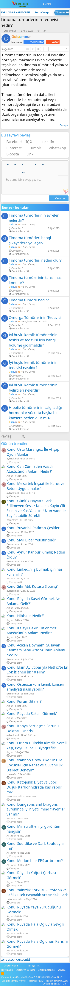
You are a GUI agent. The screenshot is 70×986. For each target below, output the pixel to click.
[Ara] (67, 4)
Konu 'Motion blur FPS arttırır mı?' (35, 860)
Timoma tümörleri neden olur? (35, 260)
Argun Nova (11, 965)
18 (33, 49)
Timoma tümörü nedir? (29, 300)
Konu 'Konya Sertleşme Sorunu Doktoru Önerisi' (33, 728)
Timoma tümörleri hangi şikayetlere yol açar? (30, 240)
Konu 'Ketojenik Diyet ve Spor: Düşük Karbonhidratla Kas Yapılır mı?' (34, 787)
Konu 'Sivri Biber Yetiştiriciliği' (31, 540)
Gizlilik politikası (46, 969)
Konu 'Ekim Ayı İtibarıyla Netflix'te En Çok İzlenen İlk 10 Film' (37, 670)
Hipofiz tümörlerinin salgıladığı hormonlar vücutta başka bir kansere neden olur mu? (35, 412)
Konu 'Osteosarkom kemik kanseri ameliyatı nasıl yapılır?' (35, 687)
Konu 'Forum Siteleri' (24, 701)
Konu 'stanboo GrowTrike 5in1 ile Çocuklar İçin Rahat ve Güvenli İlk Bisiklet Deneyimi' (35, 765)
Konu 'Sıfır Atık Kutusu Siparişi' (32, 586)
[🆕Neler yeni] (60, 4)
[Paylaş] (62, 48)
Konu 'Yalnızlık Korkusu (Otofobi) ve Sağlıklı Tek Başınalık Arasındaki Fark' (38, 892)
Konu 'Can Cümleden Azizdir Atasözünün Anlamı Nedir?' (30, 469)
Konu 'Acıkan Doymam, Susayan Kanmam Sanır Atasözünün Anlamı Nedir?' (36, 650)
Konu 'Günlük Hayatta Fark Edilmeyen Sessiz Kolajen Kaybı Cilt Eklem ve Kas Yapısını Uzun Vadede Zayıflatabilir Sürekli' (36, 508)
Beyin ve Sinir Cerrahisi (35, 321)
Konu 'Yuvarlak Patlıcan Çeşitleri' (34, 527)
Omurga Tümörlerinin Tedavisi (35, 317)
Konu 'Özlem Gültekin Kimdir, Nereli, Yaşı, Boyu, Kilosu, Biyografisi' (37, 745)
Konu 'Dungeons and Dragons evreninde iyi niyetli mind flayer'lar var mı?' (36, 809)
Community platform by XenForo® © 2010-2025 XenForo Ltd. (31, 977)
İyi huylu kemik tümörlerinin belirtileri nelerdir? (33, 387)
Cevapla (64, 125)
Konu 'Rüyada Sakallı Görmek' (32, 713)
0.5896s (64, 980)
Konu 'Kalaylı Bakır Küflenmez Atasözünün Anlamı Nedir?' (32, 631)
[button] (6, 165)
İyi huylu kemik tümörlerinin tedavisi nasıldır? (33, 365)
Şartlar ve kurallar (25, 969)
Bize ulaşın (7, 969)
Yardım (62, 969)
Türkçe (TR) (33, 965)
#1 (67, 48)
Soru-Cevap (29, 224)
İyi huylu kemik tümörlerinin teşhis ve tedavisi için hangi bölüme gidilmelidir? (33, 340)
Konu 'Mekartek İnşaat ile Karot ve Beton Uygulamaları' (35, 486)
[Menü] (4, 4)
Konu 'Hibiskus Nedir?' (25, 615)
